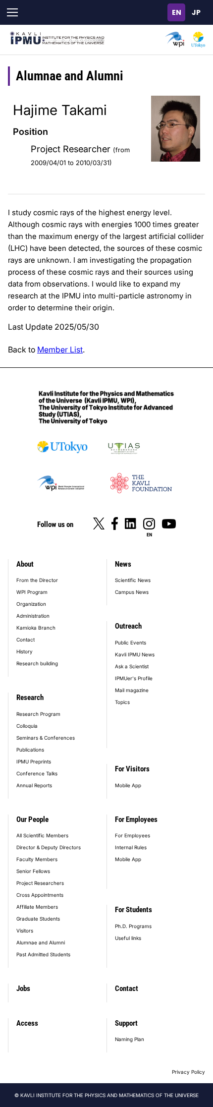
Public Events (130, 642)
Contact (25, 639)
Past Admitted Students (43, 954)
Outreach (128, 626)
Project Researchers (40, 883)
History (24, 651)
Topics (122, 702)
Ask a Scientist (132, 666)
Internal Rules (131, 847)
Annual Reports (34, 785)
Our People (32, 819)
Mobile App (128, 785)
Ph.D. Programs (133, 926)
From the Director (37, 580)
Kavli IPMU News (135, 654)
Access (27, 1023)
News (123, 564)
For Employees (136, 819)
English (176, 12)
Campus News (132, 592)
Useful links (128, 938)
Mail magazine (132, 690)
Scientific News (133, 580)
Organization (31, 604)
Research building (37, 663)
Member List (60, 349)
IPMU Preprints (33, 761)
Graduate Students (38, 919)
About (25, 564)
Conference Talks (36, 773)
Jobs (23, 988)
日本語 (196, 12)
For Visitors (132, 768)
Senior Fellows (33, 871)
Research (30, 697)
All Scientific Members (42, 835)
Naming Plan (129, 1039)
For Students (133, 909)
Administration (33, 616)
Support (126, 1023)
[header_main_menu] (12, 12)
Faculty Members (36, 859)
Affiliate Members (37, 907)
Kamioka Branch (35, 628)
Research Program (38, 714)
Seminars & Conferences (45, 738)
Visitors (24, 930)
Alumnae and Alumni (40, 942)
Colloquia (27, 726)
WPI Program (32, 592)
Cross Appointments (39, 895)
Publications (30, 750)
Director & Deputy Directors (48, 847)
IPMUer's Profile (134, 678)
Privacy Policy (188, 1072)
